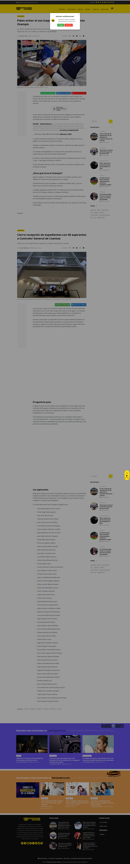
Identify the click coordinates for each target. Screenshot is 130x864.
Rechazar (68, 25)
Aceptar (61, 25)
